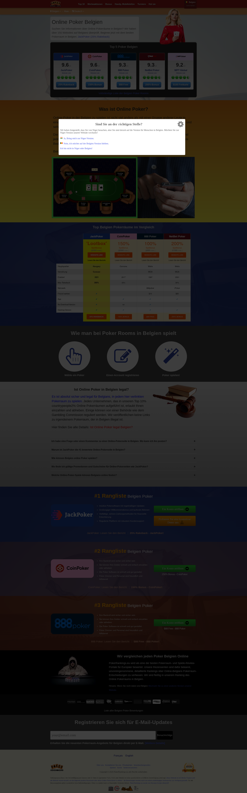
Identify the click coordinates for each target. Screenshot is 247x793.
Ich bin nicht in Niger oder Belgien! (76, 148)
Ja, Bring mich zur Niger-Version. (79, 138)
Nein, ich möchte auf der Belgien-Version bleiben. (86, 143)
